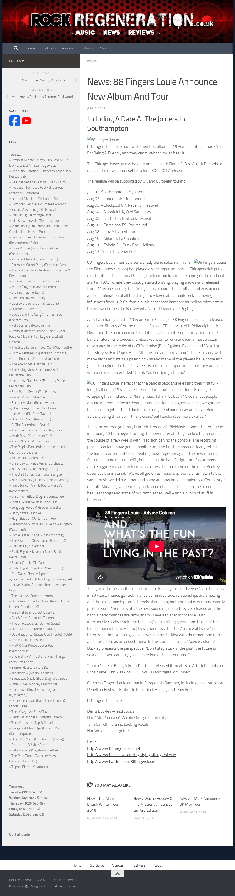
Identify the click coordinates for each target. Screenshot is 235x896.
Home (30, 48)
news (92, 61)
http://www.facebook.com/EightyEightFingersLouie (131, 754)
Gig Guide (48, 48)
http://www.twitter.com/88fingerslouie (121, 761)
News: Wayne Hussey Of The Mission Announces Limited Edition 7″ (153, 804)
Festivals (86, 48)
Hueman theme (65, 886)
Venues (67, 48)
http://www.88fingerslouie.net (113, 748)
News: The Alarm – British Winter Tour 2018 (103, 804)
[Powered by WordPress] (26, 886)
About (104, 48)
